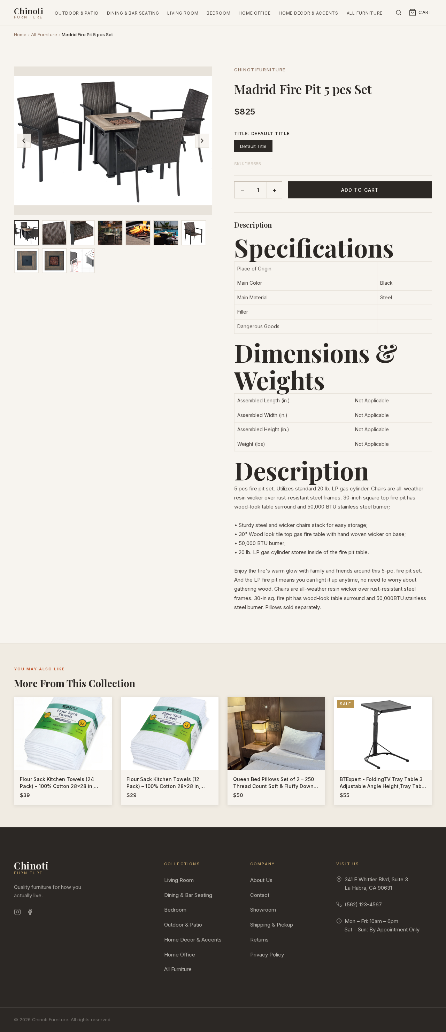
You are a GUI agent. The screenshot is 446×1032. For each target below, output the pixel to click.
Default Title (253, 146)
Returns (259, 939)
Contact (259, 895)
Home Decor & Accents (308, 13)
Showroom (263, 909)
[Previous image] (24, 141)
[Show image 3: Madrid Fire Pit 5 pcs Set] (82, 232)
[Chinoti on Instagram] (17, 913)
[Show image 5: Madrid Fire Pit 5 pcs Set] (138, 232)
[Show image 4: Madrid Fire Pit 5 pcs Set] (110, 232)
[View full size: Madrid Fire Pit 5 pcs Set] (113, 140)
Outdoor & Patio (77, 13)
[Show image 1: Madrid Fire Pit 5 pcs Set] (26, 232)
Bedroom (218, 13)
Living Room (182, 13)
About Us (261, 880)
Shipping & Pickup (271, 924)
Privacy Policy (267, 954)
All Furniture (365, 13)
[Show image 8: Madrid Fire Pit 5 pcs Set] (26, 260)
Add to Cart (360, 190)
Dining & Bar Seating (133, 13)
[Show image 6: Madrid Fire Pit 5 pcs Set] (165, 232)
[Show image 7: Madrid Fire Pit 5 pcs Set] (193, 232)
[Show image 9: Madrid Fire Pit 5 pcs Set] (54, 260)
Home (20, 34)
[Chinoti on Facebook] (29, 913)
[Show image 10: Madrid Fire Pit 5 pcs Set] (82, 260)
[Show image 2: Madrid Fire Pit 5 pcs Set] (54, 232)
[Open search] (398, 12)
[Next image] (202, 141)
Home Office (254, 13)
